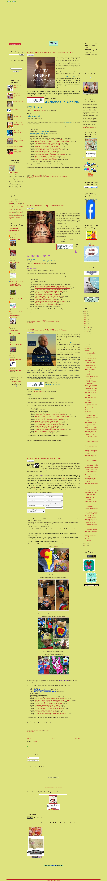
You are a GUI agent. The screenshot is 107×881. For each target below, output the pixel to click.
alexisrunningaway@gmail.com (89, 127)
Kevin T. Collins (52, 261)
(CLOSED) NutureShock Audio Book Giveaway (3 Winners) (91, 436)
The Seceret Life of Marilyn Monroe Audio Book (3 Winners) (50, 154)
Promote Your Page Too (90, 220)
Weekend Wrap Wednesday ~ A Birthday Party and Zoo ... (91, 509)
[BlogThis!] (29, 55)
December (87, 327)
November (87, 329)
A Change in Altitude (71, 76)
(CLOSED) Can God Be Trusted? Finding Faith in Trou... (91, 524)
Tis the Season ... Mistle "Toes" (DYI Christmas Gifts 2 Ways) (18, 140)
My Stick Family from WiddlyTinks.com (53, 787)
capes (60, 477)
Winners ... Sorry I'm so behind (91, 487)
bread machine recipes (18, 215)
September (87, 333)
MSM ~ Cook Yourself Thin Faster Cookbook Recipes (91, 428)
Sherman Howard (35, 261)
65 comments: (30, 177)
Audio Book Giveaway (43, 176)
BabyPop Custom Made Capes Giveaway (45, 156)
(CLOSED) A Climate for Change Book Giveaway (91, 528)
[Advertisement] (38, 194)
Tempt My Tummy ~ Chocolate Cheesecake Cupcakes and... (90, 381)
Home (53, 738)
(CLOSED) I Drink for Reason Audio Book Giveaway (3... (91, 484)
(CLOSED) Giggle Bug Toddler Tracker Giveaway (17, 95)
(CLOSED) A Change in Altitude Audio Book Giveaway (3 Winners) (50, 52)
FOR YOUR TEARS (14, 272)
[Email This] (27, 55)
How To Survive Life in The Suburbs (16, 299)
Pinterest (13, 208)
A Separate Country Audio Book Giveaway (46, 159)
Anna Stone (41, 107)
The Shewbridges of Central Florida (16, 359)
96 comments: (30, 731)
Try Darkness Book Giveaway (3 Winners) (18, 131)
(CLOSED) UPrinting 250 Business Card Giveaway (91, 456)
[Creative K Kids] (91, 293)
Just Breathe (13, 302)
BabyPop (36, 690)
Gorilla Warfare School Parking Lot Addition (90, 370)
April (86, 344)
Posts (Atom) (35, 741)
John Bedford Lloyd (36, 389)
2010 (85, 326)
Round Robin (19, 212)
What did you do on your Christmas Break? (90, 505)
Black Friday (11, 217)
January (87, 350)
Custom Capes (39, 730)
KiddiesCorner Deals (15, 315)
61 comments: (30, 322)
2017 (85, 311)
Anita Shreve (31, 106)
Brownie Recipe (12, 211)
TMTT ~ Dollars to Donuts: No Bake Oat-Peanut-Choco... (91, 512)
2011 (85, 324)
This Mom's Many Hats (15, 370)
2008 (85, 545)
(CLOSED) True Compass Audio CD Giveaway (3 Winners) (47, 330)
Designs (66, 680)
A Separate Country (52, 253)
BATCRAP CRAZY (14, 230)
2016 (85, 313)
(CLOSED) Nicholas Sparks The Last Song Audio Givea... (91, 451)
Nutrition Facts (46, 749)
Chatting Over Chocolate (15, 239)
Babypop (61, 680)
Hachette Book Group (61, 176)
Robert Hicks (31, 259)
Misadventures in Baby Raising (15, 334)
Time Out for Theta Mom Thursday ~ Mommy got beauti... (91, 460)
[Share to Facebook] (32, 55)
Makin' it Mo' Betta (14, 327)
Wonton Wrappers (12, 214)
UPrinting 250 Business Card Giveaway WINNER (91, 414)
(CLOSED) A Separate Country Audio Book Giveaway (45, 205)
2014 (85, 317)
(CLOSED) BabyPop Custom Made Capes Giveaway (44, 458)
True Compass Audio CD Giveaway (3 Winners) (47, 158)
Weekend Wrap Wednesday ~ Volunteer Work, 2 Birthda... (91, 464)
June (86, 340)
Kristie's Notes (13, 317)
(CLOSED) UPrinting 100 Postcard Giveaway (90, 432)
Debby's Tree (13, 249)
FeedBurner (19, 74)
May (86, 342)
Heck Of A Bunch (14, 289)
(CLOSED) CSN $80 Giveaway (17, 86)
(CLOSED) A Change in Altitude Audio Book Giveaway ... (90, 353)
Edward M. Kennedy (51, 388)
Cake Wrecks (13, 236)
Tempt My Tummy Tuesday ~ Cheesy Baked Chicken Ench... (91, 471)
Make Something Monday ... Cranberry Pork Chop (91, 516)
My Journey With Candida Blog (16, 345)
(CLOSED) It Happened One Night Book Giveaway (91, 520)
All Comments (32, 760)
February (87, 348)
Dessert (22, 206)
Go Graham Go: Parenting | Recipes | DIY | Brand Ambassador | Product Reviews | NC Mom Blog (16, 283)
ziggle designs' (17, 383)
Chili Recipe (19, 211)
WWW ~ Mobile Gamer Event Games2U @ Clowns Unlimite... (91, 419)
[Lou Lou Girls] (91, 290)
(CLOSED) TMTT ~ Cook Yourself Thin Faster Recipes (90, 424)
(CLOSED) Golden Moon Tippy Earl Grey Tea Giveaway (90, 399)
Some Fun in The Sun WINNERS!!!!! (15, 146)
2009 (85, 543)
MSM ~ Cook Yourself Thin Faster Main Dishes (91, 385)
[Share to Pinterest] (33, 55)
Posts (30, 758)
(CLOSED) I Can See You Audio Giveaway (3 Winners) (90, 394)
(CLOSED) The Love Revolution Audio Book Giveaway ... (91, 404)
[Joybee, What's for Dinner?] (91, 241)
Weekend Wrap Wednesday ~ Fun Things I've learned (91, 377)
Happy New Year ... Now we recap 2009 (91, 539)
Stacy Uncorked (13, 356)
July (86, 338)
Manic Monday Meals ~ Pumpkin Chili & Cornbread (18, 116)
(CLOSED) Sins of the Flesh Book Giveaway (91, 532)
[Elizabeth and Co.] (91, 273)
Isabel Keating (44, 261)
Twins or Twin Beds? (14, 109)
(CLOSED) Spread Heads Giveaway (90, 498)
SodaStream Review (89, 407)
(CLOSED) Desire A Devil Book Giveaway (90, 535)
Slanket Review (88, 409)
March (86, 346)
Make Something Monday (16, 200)
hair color (19, 208)
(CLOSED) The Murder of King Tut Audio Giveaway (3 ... (91, 441)
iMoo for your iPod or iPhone (91, 467)
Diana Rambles (13, 259)
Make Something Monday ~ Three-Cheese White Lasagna (91, 480)
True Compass (52, 384)
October (87, 331)
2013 (85, 319)
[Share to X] (30, 55)
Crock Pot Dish (14, 206)
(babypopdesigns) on (45, 691)
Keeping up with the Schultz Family (16, 312)
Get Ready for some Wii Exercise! (90, 373)
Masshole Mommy (14, 330)
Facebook (48, 690)
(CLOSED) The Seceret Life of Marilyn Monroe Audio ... (91, 389)
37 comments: (30, 449)
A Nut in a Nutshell (14, 228)
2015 (85, 315)
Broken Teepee (13, 234)
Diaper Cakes (11, 212)
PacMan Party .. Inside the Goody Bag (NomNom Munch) (18, 124)
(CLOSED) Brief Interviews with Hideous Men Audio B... (91, 446)
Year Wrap (10, 218)
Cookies (18, 203)
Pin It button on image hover (53, 880)
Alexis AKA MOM (14, 172)
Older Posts (77, 738)
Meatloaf (10, 209)
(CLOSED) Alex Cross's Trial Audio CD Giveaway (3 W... (91, 489)
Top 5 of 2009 (88, 412)
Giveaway (52, 176)
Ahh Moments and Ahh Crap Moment (16, 204)
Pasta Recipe (18, 209)
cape (64, 478)
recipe (11, 200)
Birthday (11, 203)
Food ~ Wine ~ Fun (14, 262)
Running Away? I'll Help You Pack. (90, 199)
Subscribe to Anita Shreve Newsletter (39, 133)
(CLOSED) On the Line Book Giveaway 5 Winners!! (17, 151)
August (87, 336)
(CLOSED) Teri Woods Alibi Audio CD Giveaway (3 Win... (91, 494)
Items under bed (19, 217)
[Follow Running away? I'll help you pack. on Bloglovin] (91, 188)
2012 (85, 321)
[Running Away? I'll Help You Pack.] (90, 218)
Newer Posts (29, 738)
